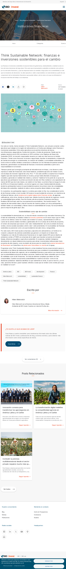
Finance (52, 271)
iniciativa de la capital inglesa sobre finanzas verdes (35, 195)
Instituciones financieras (44, 20)
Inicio (16, 20)
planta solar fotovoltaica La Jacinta (34, 245)
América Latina (7, 271)
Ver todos (6, 489)
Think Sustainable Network (10, 280)
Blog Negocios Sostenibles (27, 20)
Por (42, 85)
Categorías (40, 43)
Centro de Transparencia (41, 512)
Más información (53, 310)
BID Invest (28, 271)
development (40, 271)
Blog (3, 512)
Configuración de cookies (19, 565)
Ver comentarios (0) (31, 359)
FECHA (60, 85)
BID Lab (24, 556)
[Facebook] (4, 532)
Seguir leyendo (24, 425)
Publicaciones (5, 517)
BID (18, 271)
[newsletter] (4, 537)
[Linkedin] (10, 532)
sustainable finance (37, 276)
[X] (16, 532)
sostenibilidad (22, 276)
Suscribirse (11, 344)
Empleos (36, 517)
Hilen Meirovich (44, 87)
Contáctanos (37, 515)
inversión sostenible (36, 217)
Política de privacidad (7, 565)
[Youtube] (22, 532)
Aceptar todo (49, 566)
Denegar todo (49, 561)
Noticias (4, 515)
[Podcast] (27, 532)
